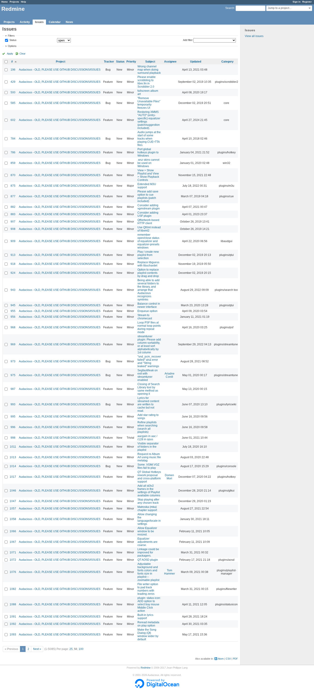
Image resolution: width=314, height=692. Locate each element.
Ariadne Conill (169, 375)
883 (13, 214)
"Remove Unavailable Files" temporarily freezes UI (148, 103)
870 (13, 175)
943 (13, 290)
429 (13, 81)
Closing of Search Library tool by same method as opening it (148, 389)
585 (13, 103)
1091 (13, 616)
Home (4, 1)
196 (13, 69)
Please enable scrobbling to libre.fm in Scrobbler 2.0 (146, 81)
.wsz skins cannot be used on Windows (148, 163)
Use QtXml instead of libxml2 (149, 229)
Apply (10, 53)
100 (81, 649)
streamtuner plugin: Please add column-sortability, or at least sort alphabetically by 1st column (149, 344)
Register (307, 1)
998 (13, 437)
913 (13, 255)
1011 (13, 446)
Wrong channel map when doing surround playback (149, 69)
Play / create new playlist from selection (148, 255)
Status (13, 40)
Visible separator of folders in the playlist (148, 447)
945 (13, 305)
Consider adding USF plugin (147, 214)
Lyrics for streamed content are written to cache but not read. (148, 404)
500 (13, 92)
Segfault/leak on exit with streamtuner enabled (147, 375)
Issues (39, 22)
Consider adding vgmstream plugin (148, 207)
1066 (13, 531)
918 (13, 264)
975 (13, 375)
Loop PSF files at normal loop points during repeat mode (149, 327)
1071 (13, 552)
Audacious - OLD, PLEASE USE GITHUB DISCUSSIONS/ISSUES (59, 69)
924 (13, 273)
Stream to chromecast (144, 317)
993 (13, 404)
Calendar (55, 22)
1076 (13, 572)
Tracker (109, 61)
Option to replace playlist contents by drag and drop (148, 273)
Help (23, 1)
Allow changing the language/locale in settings (149, 519)
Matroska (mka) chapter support (147, 508)
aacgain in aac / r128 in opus (147, 438)
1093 (13, 634)
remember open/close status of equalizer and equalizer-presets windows (148, 241)
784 (13, 138)
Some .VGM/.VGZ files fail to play (148, 466)
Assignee (170, 61)
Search (229, 8)
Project (60, 61)
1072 (13, 559)
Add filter (188, 40)
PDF (235, 658)
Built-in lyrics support (145, 616)
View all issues (254, 36)
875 (13, 185)
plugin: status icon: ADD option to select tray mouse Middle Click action (149, 604)
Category (227, 61)
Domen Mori (169, 477)
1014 (13, 466)
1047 (13, 501)
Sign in (296, 1)
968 (13, 327)
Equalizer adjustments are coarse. (147, 542)
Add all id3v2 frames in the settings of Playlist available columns (148, 490)
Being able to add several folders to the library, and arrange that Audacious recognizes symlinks (148, 290)
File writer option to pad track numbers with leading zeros (147, 589)
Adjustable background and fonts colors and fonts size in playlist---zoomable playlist (148, 572)
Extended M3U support (146, 186)
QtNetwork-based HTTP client (148, 221)
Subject (150, 61)
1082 (13, 589)
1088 (13, 604)
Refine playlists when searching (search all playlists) (147, 427)
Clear (23, 53)
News (69, 22)
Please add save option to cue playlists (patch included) (147, 196)
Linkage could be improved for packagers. (148, 552)
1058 (13, 519)
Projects (14, 1)
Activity (25, 22)
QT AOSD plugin (147, 559)
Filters (11, 35)
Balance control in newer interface (148, 305)
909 (13, 241)
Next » (37, 649)
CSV (228, 658)
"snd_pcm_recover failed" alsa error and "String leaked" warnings (149, 361)
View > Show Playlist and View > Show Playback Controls (148, 175)
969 (13, 344)
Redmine (146, 667)
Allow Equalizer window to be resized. (147, 531)
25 (71, 649)
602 (13, 120)
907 (13, 221)
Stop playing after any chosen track (148, 501)
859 (13, 163)
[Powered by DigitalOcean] (157, 687)
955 (13, 311)
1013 (13, 457)
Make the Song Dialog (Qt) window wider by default (147, 634)
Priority (131, 61)
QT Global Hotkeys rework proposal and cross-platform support (149, 476)
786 (13, 152)
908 (13, 229)
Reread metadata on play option (148, 624)
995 (13, 416)
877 (13, 196)
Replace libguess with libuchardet (148, 264)
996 (13, 427)
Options (12, 46)
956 (13, 316)
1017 (13, 476)
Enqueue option (147, 311)
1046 (13, 490)
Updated (195, 61)
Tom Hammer (169, 572)
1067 (13, 541)
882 (13, 207)
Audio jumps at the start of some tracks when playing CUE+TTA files (149, 139)
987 (13, 389)
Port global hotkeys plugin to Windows (148, 152)
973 (13, 361)
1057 (13, 508)
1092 (13, 624)
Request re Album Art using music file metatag (149, 457)
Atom (221, 658)
